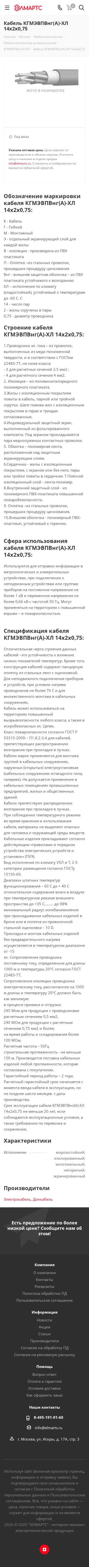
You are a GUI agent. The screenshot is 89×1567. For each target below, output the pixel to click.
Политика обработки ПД (44, 1293)
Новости (44, 1320)
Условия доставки (44, 1388)
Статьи (44, 1333)
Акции (44, 1326)
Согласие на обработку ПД (44, 1347)
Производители (44, 1340)
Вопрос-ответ (44, 1374)
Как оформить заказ (44, 1395)
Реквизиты (44, 1286)
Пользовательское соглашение (44, 1300)
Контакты (44, 1279)
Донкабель (43, 1199)
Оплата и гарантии (44, 1381)
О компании (44, 1272)
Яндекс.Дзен (44, 1549)
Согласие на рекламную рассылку (44, 1354)
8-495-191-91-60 (48, 1417)
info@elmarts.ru (20, 163)
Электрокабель (17, 1199)
